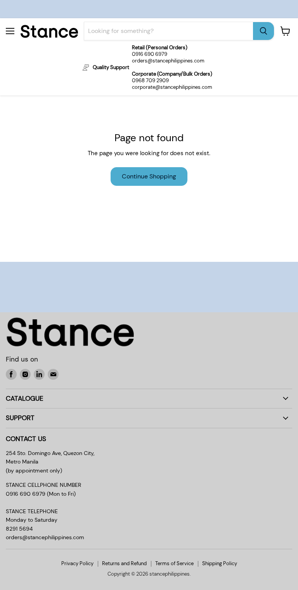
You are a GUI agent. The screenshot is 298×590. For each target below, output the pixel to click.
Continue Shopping (149, 176)
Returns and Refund (124, 563)
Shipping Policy (219, 563)
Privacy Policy (77, 563)
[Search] (263, 31)
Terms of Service (174, 563)
